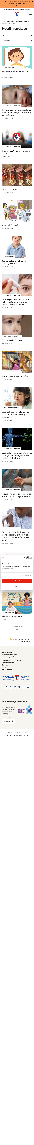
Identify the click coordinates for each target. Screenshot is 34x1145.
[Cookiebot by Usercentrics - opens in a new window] (24, 557)
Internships (6, 667)
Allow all (17, 581)
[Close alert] (32, 1)
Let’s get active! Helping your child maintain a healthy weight (16, 414)
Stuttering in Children (12, 340)
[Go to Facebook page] (6, 687)
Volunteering (7, 669)
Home (3, 21)
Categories (6, 36)
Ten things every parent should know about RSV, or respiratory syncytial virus (16, 113)
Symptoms (6, 41)
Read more (17, 6)
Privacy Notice (8, 735)
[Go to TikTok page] (23, 687)
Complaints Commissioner (12, 660)
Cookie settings (18, 735)
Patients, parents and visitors (14, 21)
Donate (7, 721)
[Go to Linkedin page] (10, 687)
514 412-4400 (7, 652)
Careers (5, 665)
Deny (17, 586)
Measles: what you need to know (15, 73)
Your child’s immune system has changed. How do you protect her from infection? (17, 455)
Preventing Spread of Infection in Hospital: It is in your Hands (16, 495)
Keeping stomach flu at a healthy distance (14, 262)
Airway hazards (9, 189)
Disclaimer (27, 735)
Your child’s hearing (11, 225)
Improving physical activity (15, 376)
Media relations (8, 663)
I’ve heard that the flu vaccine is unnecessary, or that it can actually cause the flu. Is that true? (16, 536)
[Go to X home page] (15, 687)
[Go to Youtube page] (28, 687)
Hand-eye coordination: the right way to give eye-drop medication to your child (15, 302)
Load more (17, 626)
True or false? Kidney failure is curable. (16, 152)
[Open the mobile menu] (30, 15)
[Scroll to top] (30, 1133)
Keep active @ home (12, 616)
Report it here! (25, 642)
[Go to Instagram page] (19, 687)
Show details (25, 575)
